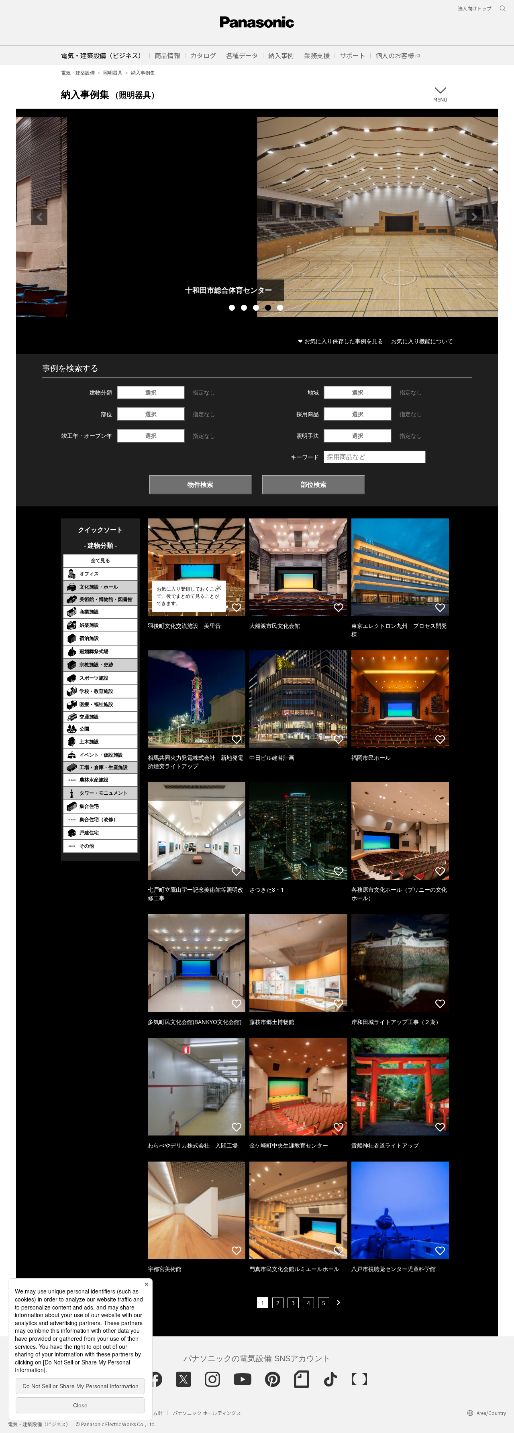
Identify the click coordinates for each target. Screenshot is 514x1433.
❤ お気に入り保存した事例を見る (340, 341)
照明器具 (112, 72)
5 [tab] (281, 309)
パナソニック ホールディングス (207, 1412)
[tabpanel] (257, 217)
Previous (39, 217)
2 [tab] (245, 309)
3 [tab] (257, 309)
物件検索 (200, 484)
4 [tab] (269, 309)
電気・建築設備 (78, 72)
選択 (151, 392)
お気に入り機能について (422, 341)
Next (475, 217)
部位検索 (313, 484)
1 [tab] (233, 309)
